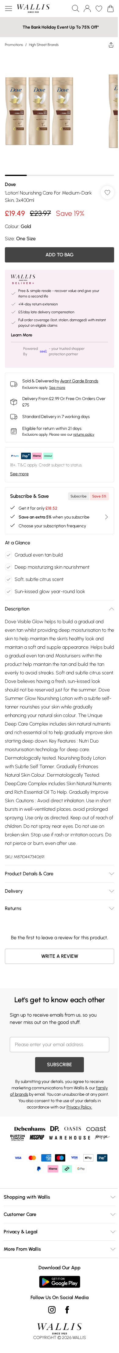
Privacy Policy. (86, 1111)
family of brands (26, 1098)
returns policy (83, 430)
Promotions (14, 45)
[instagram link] (49, 1313)
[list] (57, 111)
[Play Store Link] (57, 1286)
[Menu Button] (8, 8)
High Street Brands (44, 45)
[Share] (106, 44)
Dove (10, 180)
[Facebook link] (65, 1313)
